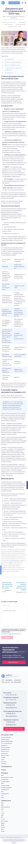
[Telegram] (10, 686)
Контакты (3, 761)
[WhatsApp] (6, 686)
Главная (4, 16)
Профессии (4, 745)
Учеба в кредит (5, 739)
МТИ (2, 809)
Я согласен (14, 842)
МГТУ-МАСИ (4, 821)
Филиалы (3, 763)
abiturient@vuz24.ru (11, 707)
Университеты (6, 800)
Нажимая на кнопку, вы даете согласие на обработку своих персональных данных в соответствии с (13, 630)
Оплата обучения (6, 737)
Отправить (7, 637)
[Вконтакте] (2, 686)
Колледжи (4, 773)
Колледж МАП (5, 793)
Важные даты (8, 73)
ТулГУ (2, 813)
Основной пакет (9, 59)
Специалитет (17, 680)
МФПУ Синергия (5, 807)
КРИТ (2, 783)
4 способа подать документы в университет (13, 69)
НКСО (2, 797)
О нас (2, 759)
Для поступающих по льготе (13, 65)
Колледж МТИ (5, 789)
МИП (2, 805)
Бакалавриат (9, 680)
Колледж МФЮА (5, 781)
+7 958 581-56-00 (10, 713)
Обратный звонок (13, 662)
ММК (2, 775)
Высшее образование (7, 741)
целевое (23, 82)
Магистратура (6, 682)
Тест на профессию (6, 743)
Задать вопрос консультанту (14, 729)
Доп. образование (16, 682)
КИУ (2, 817)
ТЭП (2, 795)
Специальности (6, 766)
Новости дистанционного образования (16, 16)
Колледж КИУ (4, 779)
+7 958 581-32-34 (10, 722)
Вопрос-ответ (5, 755)
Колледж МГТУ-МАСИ (7, 777)
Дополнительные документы (13, 62)
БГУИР (2, 831)
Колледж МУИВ (5, 785)
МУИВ (2, 825)
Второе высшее (5, 747)
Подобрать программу (0, 570)
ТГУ (2, 811)
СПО (3, 680)
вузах (10, 562)
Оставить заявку (14, 2)
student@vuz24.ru (11, 724)
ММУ (2, 803)
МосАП (3, 827)
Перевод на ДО (5, 749)
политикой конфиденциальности (11, 634)
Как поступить (5, 751)
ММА (2, 815)
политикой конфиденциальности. (19, 841)
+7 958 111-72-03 (10, 705)
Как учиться (4, 753)
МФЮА (3, 823)
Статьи (3, 770)
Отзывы (3, 757)
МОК (2, 791)
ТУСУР (3, 819)
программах (15, 560)
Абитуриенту (13, 18)
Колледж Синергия (6, 787)
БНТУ (2, 829)
